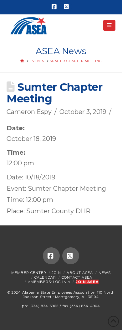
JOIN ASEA (87, 282)
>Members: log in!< (49, 282)
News (105, 273)
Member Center (28, 273)
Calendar (45, 277)
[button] (109, 25)
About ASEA (80, 273)
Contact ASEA (77, 277)
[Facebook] (55, 7)
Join (56, 273)
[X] (67, 7)
